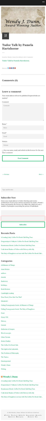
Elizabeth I (4, 301)
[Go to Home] (23, 27)
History (3, 321)
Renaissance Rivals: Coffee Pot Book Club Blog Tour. (18, 245)
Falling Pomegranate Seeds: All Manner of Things (17, 305)
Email (4, 133)
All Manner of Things (8, 265)
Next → (41, 174)
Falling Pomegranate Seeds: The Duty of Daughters (18, 309)
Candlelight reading (7, 293)
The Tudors (4, 357)
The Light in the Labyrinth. (9, 349)
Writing (3, 369)
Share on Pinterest (9, 65)
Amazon (34, 8)
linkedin (18, 8)
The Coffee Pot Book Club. (9, 345)
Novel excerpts (6, 333)
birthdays (4, 285)
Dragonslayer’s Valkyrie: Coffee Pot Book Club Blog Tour (20, 241)
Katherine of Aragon (7, 329)
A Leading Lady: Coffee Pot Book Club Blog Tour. (17, 237)
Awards (3, 277)
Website (4, 141)
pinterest (24, 8)
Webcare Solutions (33, 412)
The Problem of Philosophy (10, 353)
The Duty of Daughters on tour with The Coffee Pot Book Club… (22, 253)
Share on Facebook (3, 65)
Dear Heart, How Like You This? (11, 297)
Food (2, 313)
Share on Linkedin (7, 65)
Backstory (4, 281)
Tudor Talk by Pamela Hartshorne (15, 60)
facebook (15, 8)
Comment (5, 102)
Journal (3, 325)
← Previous (6, 174)
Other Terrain (5, 337)
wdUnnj (20, 57)
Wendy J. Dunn (12, 57)
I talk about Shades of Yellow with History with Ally (17, 249)
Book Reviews (5, 289)
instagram (28, 8)
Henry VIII (4, 317)
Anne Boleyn (5, 269)
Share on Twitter (5, 65)
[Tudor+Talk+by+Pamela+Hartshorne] (8, 68)
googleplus (21, 8)
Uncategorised (5, 361)
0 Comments (29, 57)
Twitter (12, 8)
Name (4, 124)
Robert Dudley (5, 341)
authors (3, 273)
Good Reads (31, 8)
